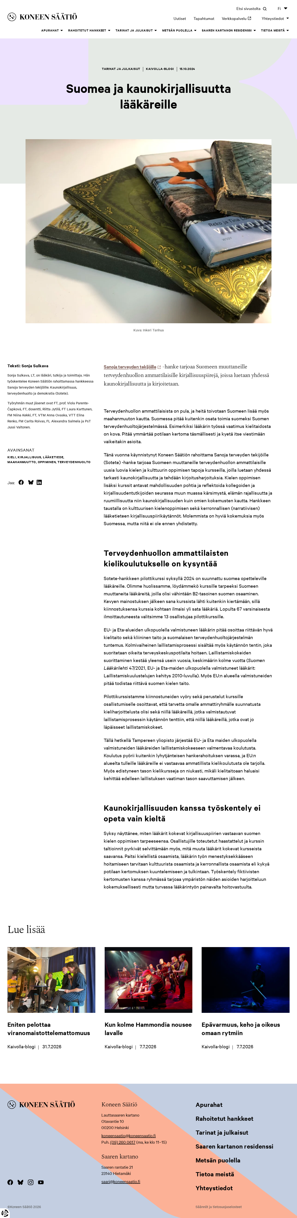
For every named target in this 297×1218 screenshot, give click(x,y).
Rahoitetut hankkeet (87, 30)
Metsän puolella (177, 30)
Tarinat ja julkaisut (134, 30)
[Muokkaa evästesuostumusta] (5, 1213)
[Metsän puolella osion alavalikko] (195, 30)
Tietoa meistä (273, 30)
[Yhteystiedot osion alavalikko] (288, 18)
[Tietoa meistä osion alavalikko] (288, 30)
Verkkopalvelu (238, 18)
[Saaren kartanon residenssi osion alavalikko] (254, 30)
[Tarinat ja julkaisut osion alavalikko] (156, 30)
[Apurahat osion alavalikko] (62, 30)
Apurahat (50, 30)
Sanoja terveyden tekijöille (131, 366)
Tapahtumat (204, 18)
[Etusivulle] (64, 18)
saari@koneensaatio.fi (120, 1181)
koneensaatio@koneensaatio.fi (128, 1135)
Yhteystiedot (273, 18)
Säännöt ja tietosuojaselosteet (219, 1206)
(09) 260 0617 (122, 1142)
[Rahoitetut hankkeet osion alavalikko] (109, 30)
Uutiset (180, 18)
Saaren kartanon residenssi (227, 30)
